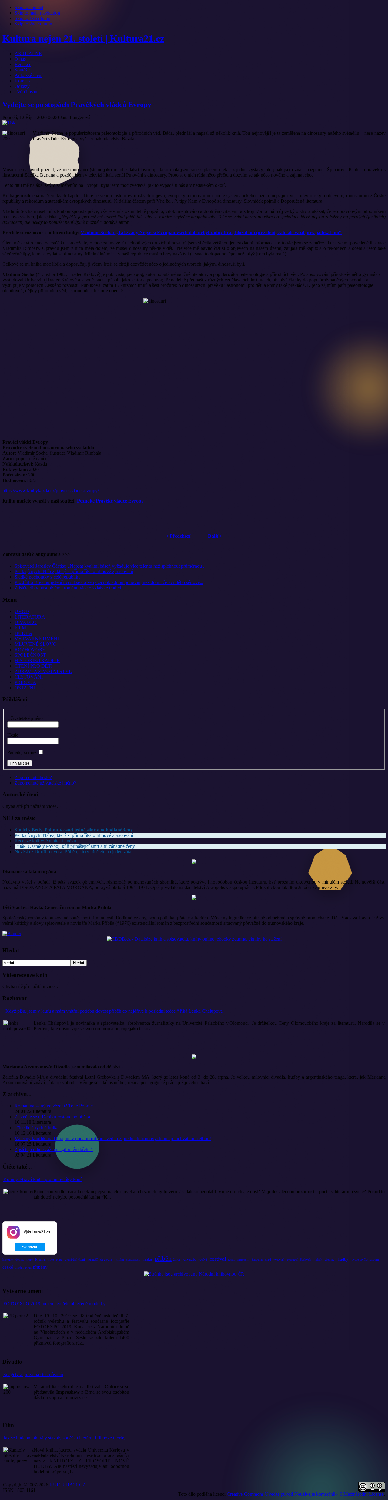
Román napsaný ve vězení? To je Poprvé (54, 1105)
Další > (215, 536)
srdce (51, 1259)
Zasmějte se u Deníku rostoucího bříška (52, 1116)
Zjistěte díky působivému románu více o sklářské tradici (68, 587)
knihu (120, 1259)
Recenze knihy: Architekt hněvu (45, 840)
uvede (355, 1259)
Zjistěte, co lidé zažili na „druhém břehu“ (54, 1149)
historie (7, 1259)
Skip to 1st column (32, 18)
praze (59, 1259)
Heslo (12, 735)
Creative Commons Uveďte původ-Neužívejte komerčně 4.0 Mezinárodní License (305, 1494)
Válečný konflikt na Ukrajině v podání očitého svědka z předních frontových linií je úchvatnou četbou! (113, 1138)
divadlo (189, 1259)
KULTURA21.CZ (67, 1484)
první (28, 1267)
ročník (318, 1259)
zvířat (364, 1259)
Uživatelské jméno (25, 718)
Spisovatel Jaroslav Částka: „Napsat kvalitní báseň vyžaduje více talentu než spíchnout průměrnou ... (111, 566)
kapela (257, 1259)
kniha (40, 1259)
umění (19, 1267)
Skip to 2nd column (33, 23)
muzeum (243, 1259)
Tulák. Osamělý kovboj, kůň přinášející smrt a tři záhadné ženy (75, 846)
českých (305, 1259)
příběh (163, 1258)
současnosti (133, 1259)
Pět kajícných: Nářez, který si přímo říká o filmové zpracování (74, 571)
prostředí (292, 1259)
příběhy (40, 1267)
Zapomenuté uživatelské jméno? (45, 782)
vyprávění (71, 1259)
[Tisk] (8, 122)
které (29, 1259)
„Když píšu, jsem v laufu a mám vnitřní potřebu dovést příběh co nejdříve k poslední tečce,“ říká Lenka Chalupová (113, 1011)
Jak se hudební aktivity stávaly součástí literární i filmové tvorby (64, 1437)
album (374, 1259)
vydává (202, 1259)
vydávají (278, 1259)
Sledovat (29, 1247)
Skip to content (29, 7)
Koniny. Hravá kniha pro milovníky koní (42, 1179)
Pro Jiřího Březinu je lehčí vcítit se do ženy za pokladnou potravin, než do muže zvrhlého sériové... (109, 582)
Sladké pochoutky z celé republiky (48, 576)
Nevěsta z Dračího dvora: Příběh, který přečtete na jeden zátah (74, 851)
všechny (329, 1259)
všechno (19, 1259)
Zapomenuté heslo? (33, 777)
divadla (106, 1259)
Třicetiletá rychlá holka (37, 1127)
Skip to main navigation (37, 12)
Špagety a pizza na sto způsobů (33, 1374)
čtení (81, 1259)
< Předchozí (178, 536)
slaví (268, 1259)
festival (218, 1259)
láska (147, 1259)
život (176, 1259)
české (7, 1267)
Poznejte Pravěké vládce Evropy (110, 500)
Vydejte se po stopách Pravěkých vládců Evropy (76, 104)
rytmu (231, 1259)
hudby (343, 1259)
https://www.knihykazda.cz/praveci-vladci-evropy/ (50, 490)
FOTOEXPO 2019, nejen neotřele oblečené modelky (54, 1303)
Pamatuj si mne (21, 752)
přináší (93, 1259)
